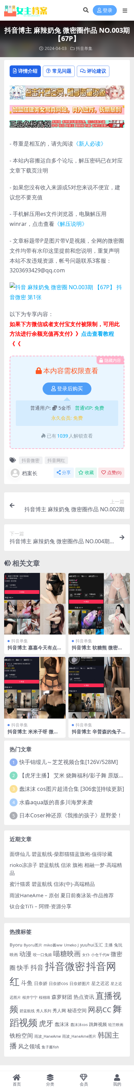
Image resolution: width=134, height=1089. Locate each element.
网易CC (99, 1009)
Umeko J (71, 944)
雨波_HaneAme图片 (79, 1036)
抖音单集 (84, 48)
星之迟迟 (100, 983)
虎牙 (46, 1023)
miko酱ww (53, 944)
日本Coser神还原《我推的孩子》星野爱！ (70, 815)
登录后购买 (70, 388)
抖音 (37, 967)
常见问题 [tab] (61, 70)
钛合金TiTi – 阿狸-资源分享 (40, 906)
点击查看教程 (97, 333)
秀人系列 (43, 1010)
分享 (66, 472)
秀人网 (59, 1010)
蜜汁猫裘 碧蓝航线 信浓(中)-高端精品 (52, 883)
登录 (107, 10)
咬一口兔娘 (42, 954)
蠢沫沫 (62, 1024)
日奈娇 (40, 983)
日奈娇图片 (79, 983)
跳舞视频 (98, 1024)
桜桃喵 (44, 997)
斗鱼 (27, 983)
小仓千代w (100, 954)
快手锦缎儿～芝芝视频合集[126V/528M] (68, 762)
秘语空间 (77, 1010)
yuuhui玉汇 (91, 945)
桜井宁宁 (29, 997)
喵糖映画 (67, 953)
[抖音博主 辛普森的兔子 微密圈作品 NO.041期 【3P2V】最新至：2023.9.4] (99, 688)
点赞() (114, 472)
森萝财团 (62, 997)
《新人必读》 (89, 143)
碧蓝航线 (27, 1010)
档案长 (29, 473)
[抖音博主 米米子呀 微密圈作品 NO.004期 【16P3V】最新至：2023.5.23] (35, 688)
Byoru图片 (33, 944)
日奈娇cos (58, 983)
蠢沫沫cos (79, 1024)
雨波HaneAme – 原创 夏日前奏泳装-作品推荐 (62, 895)
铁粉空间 (21, 1035)
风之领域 (29, 1046)
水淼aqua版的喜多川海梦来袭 (56, 802)
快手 (23, 967)
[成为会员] (67, 94)
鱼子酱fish (50, 1047)
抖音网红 (56, 460)
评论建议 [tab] (96, 70)
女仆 (86, 954)
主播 (108, 944)
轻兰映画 (115, 1024)
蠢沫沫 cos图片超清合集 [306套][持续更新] (71, 789)
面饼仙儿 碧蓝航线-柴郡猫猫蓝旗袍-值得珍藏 (61, 853)
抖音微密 (31, 460)
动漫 (25, 954)
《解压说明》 (70, 224)
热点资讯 (84, 996)
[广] (67, 126)
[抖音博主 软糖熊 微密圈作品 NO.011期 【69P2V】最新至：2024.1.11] (99, 604)
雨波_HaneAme (47, 1036)
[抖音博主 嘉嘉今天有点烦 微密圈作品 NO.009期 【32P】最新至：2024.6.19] (35, 604)
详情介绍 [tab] (27, 70)
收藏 (89, 472)
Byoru (16, 945)
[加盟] (67, 111)
